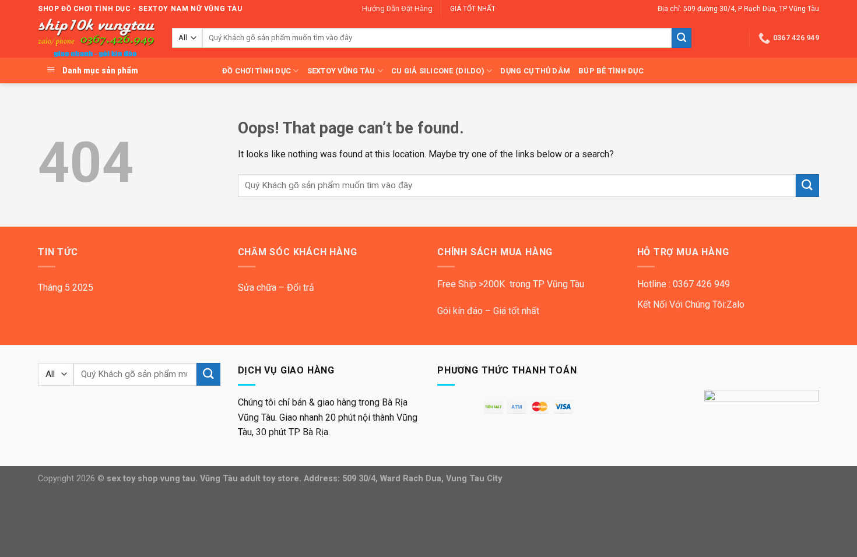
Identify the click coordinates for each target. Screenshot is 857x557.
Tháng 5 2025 (65, 287)
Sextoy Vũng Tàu (341, 70)
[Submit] (681, 38)
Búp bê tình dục (611, 70)
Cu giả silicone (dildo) (437, 70)
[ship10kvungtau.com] (96, 38)
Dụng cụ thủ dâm (535, 70)
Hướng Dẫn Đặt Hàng (397, 8)
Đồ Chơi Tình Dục (256, 70)
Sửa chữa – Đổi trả (276, 287)
